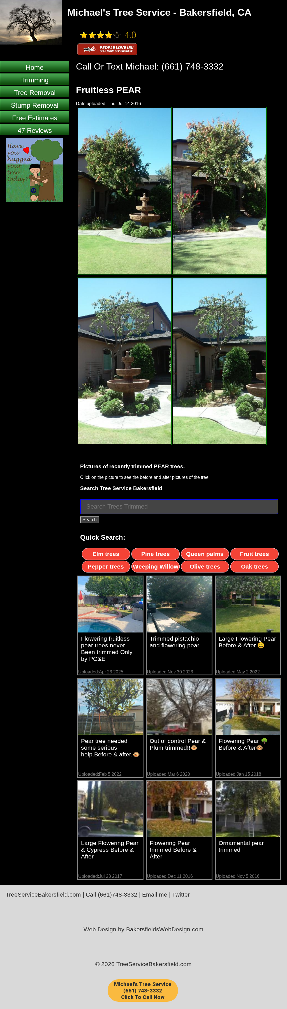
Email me (154, 894)
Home (34, 67)
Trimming (34, 80)
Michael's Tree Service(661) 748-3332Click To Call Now (143, 990)
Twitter (181, 894)
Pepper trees (106, 566)
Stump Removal (34, 105)
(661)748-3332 (117, 894)
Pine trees (155, 554)
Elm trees (105, 554)
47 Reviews (35, 130)
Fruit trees (254, 554)
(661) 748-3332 (192, 66)
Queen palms (205, 554)
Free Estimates (34, 118)
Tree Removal (34, 92)
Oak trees (254, 566)
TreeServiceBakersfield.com (43, 894)
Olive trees (205, 566)
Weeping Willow (155, 566)
